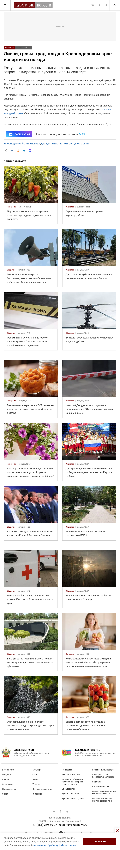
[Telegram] (24, 150)
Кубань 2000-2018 (70, 794)
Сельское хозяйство (42, 789)
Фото (34, 774)
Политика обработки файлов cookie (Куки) (102, 799)
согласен (100, 841)
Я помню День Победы (103, 770)
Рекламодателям (100, 786)
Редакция (97, 782)
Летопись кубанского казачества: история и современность (72, 781)
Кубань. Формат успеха (73, 798)
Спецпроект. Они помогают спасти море (103, 775)
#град (55, 144)
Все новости (8, 770)
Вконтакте (92, 5)
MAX (82, 134)
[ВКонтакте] (12, 150)
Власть (5, 779)
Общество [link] (70, 207)
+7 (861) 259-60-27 (44, 825)
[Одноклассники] (18, 150)
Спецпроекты (68, 789)
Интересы (37, 794)
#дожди (45, 144)
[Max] (30, 150)
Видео (35, 779)
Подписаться (22, 134)
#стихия (64, 144)
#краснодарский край (16, 144)
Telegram (106, 5)
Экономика (7, 784)
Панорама (67, 770)
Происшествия (9, 789)
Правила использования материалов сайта (104, 792)
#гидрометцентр (79, 144)
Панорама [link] (11, 207)
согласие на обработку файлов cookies (54, 845)
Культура (37, 770)
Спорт (5, 794)
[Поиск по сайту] (114, 5)
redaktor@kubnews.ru (73, 825)
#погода (35, 144)
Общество (9, 48)
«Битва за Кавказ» (71, 774)
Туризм (36, 784)
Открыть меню (5, 5)
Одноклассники (99, 5)
